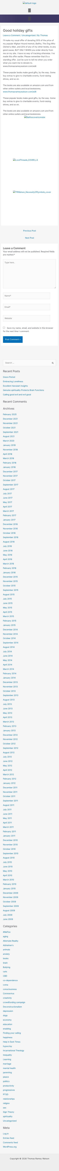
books (5, 958)
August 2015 (8, 594)
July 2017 (7, 493)
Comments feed (10, 1142)
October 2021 (9, 428)
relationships (9, 1099)
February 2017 (9, 515)
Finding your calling (12, 1033)
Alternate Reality (10, 941)
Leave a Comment (11, 35)
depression (8, 1011)
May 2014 (7, 660)
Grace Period (9, 377)
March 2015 (8, 616)
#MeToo (6, 932)
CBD (5, 976)
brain (5, 963)
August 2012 (8, 752)
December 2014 (10, 629)
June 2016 (8, 550)
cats (5, 971)
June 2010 (8, 866)
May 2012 (7, 765)
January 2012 (9, 783)
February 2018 (9, 463)
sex (4, 1108)
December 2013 (10, 682)
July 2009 (7, 915)
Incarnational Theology (13, 1050)
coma (5, 985)
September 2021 (10, 432)
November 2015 (10, 581)
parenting (7, 1072)
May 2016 (7, 555)
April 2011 (7, 822)
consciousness (10, 989)
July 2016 (7, 546)
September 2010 (10, 853)
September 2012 (10, 748)
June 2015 (7, 603)
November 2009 (10, 897)
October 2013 (9, 691)
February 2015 (9, 621)
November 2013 (10, 686)
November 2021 (10, 423)
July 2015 (7, 599)
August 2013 (9, 700)
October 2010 (9, 849)
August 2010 (9, 858)
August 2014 (9, 647)
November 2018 (10, 449)
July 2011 (7, 809)
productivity (8, 1086)
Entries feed (8, 1138)
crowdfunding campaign (14, 1002)
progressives (9, 1090)
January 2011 (9, 836)
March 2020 (8, 441)
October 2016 (9, 533)
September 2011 (10, 801)
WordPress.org (9, 1147)
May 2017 (7, 502)
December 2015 (10, 577)
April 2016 (7, 559)
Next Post (29, 238)
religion (6, 1103)
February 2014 (9, 673)
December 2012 (10, 735)
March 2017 (8, 511)
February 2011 (9, 831)
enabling (7, 1029)
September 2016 (10, 537)
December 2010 (10, 840)
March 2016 (8, 564)
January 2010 (9, 888)
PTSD (5, 1094)
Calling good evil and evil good (17, 394)
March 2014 (8, 669)
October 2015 (9, 586)
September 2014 (10, 643)
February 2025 (9, 414)
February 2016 (9, 568)
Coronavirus (8, 993)
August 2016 (9, 542)
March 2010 (8, 880)
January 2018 (9, 467)
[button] (29, 10)
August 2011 (8, 805)
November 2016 (10, 528)
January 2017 (9, 520)
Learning (7, 1059)
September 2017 (10, 485)
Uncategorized (28, 35)
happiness (7, 1037)
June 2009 (8, 919)
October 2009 (9, 901)
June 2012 (7, 761)
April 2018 (7, 454)
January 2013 (9, 730)
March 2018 (8, 458)
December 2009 (10, 893)
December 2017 (10, 471)
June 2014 (8, 656)
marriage (7, 1064)
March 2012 (8, 774)
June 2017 (7, 498)
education (7, 1024)
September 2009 (11, 906)
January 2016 (9, 572)
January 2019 (9, 445)
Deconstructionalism (12, 1007)
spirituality (7, 1116)
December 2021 (10, 419)
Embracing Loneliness (13, 381)
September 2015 (10, 590)
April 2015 (7, 612)
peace (6, 1077)
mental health (9, 1068)
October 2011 (9, 796)
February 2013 (9, 726)
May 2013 (7, 713)
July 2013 (7, 704)
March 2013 (8, 722)
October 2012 (9, 743)
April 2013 (7, 717)
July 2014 (7, 651)
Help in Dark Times (11, 1042)
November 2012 (10, 739)
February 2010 (9, 884)
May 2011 (7, 818)
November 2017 (10, 476)
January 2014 (9, 678)
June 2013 (8, 708)
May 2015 (7, 607)
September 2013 (10, 695)
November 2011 (10, 792)
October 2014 (9, 638)
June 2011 (7, 814)
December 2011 (10, 787)
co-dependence (10, 980)
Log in (6, 1133)
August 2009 (9, 910)
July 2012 (7, 757)
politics (6, 1081)
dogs (5, 1015)
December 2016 (10, 524)
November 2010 (10, 844)
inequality (7, 1055)
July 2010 (7, 862)
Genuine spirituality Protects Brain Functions (23, 390)
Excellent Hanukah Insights (15, 386)
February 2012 (9, 779)
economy (7, 1020)
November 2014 (10, 634)
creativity (7, 998)
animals (6, 949)
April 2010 (7, 875)
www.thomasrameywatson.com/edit (19, 92)
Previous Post (29, 231)
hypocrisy (7, 1046)
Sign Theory (8, 1112)
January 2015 (9, 625)
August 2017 (8, 489)
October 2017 (9, 480)
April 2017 (7, 507)
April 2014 (7, 665)
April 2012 (7, 770)
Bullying (6, 967)
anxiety (6, 954)
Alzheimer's (8, 945)
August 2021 (8, 436)
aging (5, 936)
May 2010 (7, 871)
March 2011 (8, 827)
